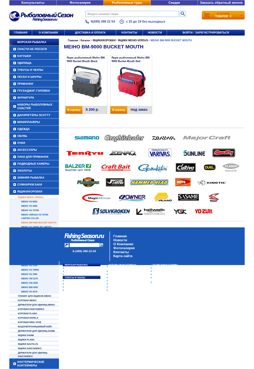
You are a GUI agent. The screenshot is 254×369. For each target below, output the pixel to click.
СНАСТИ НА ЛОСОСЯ (32, 49)
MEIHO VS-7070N (30, 210)
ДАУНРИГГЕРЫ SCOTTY (33, 115)
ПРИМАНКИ (25, 83)
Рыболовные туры (127, 2)
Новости (155, 32)
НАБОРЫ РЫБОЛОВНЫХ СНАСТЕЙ (34, 106)
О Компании (123, 244)
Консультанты (32, 2)
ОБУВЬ (22, 135)
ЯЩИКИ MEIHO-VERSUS (30, 197)
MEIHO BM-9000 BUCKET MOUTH (38, 222)
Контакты (129, 32)
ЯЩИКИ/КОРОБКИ (29, 191)
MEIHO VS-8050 (29, 201)
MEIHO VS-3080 (29, 206)
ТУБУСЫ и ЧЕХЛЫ (30, 69)
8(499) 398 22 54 (103, 21)
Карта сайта (122, 256)
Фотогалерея (80, 2)
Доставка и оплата (90, 32)
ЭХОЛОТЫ (24, 170)
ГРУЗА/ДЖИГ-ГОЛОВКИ (33, 90)
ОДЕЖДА (23, 129)
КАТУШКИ (24, 56)
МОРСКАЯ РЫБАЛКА (31, 42)
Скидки (174, 2)
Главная (20, 32)
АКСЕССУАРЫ (27, 149)
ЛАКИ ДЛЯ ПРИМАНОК (33, 156)
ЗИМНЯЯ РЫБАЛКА (30, 177)
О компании (48, 32)
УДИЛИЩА (24, 62)
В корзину (73, 109)
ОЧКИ (21, 142)
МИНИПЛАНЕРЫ (28, 122)
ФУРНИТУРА (25, 97)
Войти (187, 32)
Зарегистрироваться (212, 32)
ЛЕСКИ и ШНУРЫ (29, 76)
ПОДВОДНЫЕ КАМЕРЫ (33, 163)
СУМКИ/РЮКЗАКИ (29, 184)
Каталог (85, 40)
